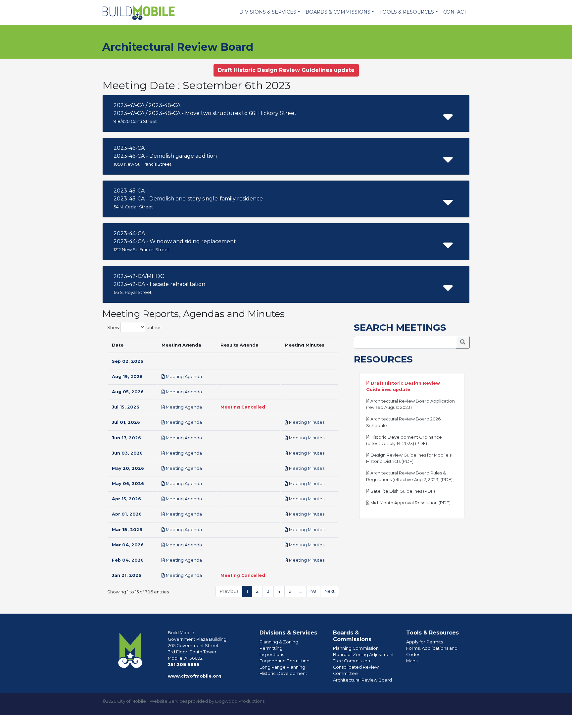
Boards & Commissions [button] (338, 12)
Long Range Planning (282, 667)
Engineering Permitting (285, 660)
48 (313, 591)
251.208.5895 (183, 664)
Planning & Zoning (279, 641)
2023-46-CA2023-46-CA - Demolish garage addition (165, 156)
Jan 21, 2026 (126, 575)
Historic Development (283, 673)
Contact (455, 12)
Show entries (134, 327)
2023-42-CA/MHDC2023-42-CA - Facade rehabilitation (159, 284)
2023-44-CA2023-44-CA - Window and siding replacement (175, 241)
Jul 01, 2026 (126, 422)
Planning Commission (356, 648)
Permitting (271, 648)
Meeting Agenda (183, 376)
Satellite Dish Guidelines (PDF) (402, 491)
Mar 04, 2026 (128, 544)
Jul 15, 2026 (125, 407)
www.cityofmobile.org (194, 676)
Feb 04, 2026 (128, 560)
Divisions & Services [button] (267, 12)
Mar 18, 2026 (127, 529)
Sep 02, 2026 (127, 361)
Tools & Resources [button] (406, 12)
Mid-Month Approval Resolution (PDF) (410, 502)
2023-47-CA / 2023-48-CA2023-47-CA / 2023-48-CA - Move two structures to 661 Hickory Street (205, 113)
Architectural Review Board (362, 680)
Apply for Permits (424, 641)
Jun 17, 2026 (126, 437)
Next (329, 591)
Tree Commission (351, 660)
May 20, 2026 (128, 468)
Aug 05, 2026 (128, 391)
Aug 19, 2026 (127, 376)
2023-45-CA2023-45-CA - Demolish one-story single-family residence (188, 198)
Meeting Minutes (306, 422)
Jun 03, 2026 (127, 453)
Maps (411, 660)
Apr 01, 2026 (127, 514)
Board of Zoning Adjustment (363, 654)
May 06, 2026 (128, 483)
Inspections (272, 654)
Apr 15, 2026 (126, 498)
